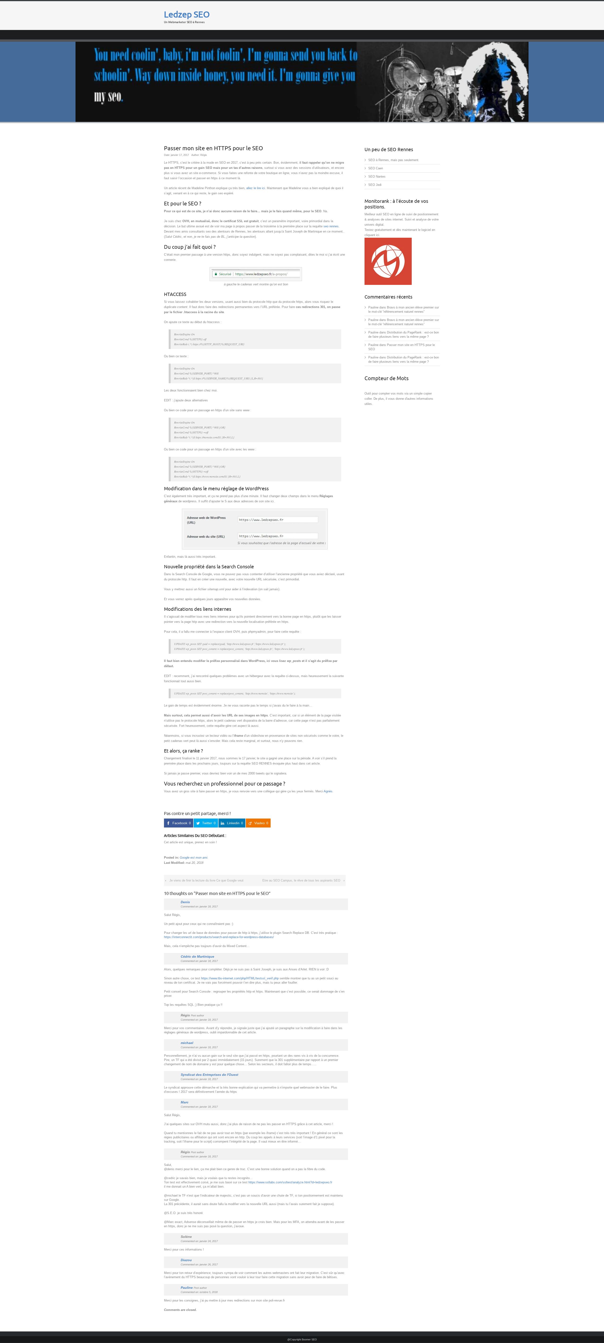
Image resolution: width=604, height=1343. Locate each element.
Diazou (186, 1260)
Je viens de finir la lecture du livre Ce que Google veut (206, 880)
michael (187, 1043)
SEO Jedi (375, 185)
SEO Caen (375, 168)
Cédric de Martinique (197, 956)
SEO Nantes (377, 176)
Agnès (328, 791)
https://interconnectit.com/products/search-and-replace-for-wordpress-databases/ (219, 937)
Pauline (187, 1287)
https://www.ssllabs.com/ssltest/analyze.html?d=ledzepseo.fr (290, 1182)
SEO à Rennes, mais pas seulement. (393, 160)
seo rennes (331, 226)
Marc (185, 1102)
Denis (185, 902)
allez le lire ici (255, 188)
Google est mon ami (193, 857)
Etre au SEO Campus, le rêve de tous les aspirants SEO (301, 880)
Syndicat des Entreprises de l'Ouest (209, 1075)
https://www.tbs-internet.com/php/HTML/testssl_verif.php (240, 978)
